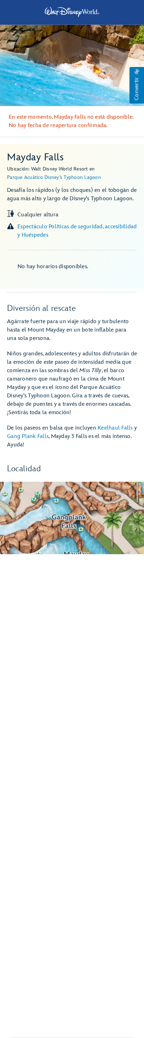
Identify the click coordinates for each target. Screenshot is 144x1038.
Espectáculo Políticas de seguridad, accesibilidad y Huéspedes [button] (77, 230)
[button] (136, 85)
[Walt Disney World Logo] (72, 12)
